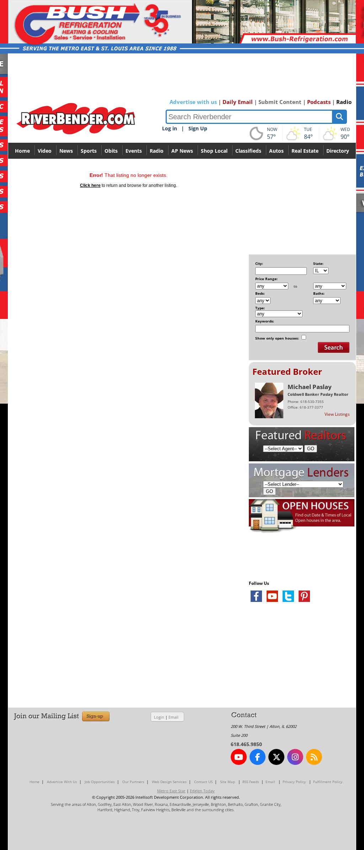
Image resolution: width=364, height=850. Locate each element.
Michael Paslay (310, 387)
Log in (169, 128)
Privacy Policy (294, 781)
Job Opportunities (100, 781)
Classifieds (248, 150)
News (66, 150)
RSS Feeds (250, 781)
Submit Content (279, 101)
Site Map (227, 781)
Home (22, 150)
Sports (89, 150)
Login (159, 717)
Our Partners (133, 781)
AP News (182, 150)
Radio (344, 101)
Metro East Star (171, 790)
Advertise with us (193, 101)
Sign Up (197, 128)
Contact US (203, 781)
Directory (337, 150)
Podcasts (319, 101)
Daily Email (238, 101)
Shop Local (214, 150)
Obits (111, 150)
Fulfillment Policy (327, 781)
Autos (276, 150)
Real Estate (304, 150)
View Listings (337, 414)
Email (173, 717)
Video (45, 150)
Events (133, 150)
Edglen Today (202, 790)
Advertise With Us (62, 781)
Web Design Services (169, 781)
